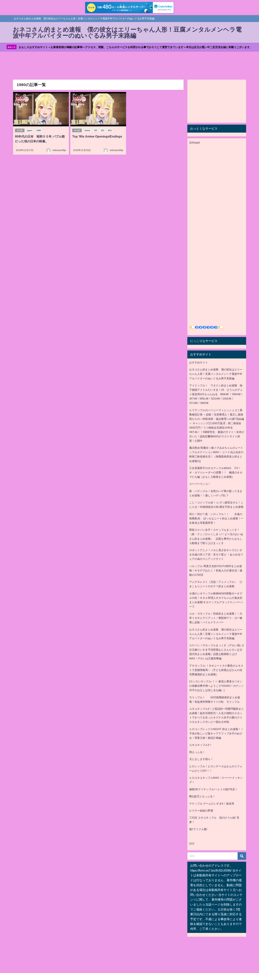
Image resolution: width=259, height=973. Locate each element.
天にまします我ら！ (201, 759)
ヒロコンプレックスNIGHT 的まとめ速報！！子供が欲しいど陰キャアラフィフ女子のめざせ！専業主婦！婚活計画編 (216, 733)
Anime (87, 130)
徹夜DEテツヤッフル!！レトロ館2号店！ (213, 789)
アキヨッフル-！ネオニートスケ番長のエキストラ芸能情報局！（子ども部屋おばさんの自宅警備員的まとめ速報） (216, 670)
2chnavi (194, 142)
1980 (38, 130)
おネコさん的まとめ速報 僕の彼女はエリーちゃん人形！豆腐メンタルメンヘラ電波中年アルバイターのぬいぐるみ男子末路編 (215, 374)
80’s (110, 130)
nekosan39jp (59, 150)
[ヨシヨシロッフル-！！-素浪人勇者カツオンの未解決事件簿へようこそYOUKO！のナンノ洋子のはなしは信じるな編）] (216, 685)
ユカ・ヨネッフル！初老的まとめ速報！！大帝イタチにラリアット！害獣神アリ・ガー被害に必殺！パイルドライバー (215, 618)
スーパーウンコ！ (199, 484)
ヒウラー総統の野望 (201, 810)
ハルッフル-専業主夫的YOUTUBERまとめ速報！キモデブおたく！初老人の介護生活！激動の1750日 (215, 570)
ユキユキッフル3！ (200, 745)
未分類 (20, 130)
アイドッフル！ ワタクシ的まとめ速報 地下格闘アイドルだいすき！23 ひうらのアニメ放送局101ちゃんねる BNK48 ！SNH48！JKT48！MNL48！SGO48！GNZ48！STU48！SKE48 (216, 394)
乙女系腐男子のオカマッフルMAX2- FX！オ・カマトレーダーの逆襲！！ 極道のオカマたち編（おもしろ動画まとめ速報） (215, 472)
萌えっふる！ (197, 752)
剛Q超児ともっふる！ (202, 796)
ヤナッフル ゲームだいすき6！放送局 (211, 803)
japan (29, 130)
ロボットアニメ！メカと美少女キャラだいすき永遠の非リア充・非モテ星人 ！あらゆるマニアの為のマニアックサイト (216, 554)
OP (95, 130)
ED (102, 130)
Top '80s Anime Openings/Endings (97, 136)
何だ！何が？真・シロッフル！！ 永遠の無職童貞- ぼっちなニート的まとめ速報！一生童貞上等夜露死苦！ (216, 518)
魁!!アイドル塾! (198, 829)
